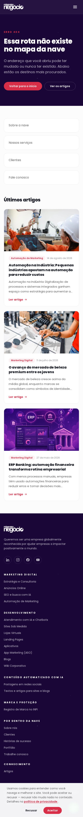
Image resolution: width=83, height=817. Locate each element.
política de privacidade (41, 801)
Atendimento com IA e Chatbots (26, 620)
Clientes (15, 160)
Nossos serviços (20, 142)
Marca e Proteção (20, 702)
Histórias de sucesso (17, 741)
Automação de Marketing (21, 601)
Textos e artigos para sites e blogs (27, 691)
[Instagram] (18, 560)
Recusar (31, 810)
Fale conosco (19, 177)
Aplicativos (11, 646)
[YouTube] (38, 560)
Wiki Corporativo (15, 666)
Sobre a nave (19, 125)
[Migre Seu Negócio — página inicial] (13, 6)
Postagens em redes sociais (23, 684)
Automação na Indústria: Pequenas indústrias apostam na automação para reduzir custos (41, 270)
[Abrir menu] (75, 7)
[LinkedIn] (8, 560)
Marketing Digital (20, 574)
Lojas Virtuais (12, 633)
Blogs (7, 659)
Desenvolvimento (20, 612)
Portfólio (9, 748)
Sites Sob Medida (15, 626)
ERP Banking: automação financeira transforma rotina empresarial (41, 467)
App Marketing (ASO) (18, 653)
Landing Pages (13, 639)
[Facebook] (28, 560)
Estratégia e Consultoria (20, 581)
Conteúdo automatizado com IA (34, 677)
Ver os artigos (60, 86)
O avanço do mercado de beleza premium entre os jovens (38, 370)
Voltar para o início (23, 86)
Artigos (8, 771)
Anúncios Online (15, 588)
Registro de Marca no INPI (21, 709)
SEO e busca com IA (17, 595)
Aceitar (52, 810)
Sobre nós (10, 728)
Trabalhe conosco (16, 754)
